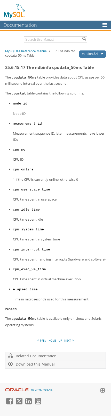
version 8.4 (90, 54)
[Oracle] (17, 390)
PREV (42, 340)
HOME (52, 340)
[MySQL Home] (14, 11)
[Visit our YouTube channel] (38, 403)
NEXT (68, 340)
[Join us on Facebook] (9, 403)
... (53, 51)
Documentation (20, 25)
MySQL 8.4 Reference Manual (26, 51)
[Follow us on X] (19, 403)
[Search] (84, 39)
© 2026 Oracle (41, 390)
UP (60, 340)
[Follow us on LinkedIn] (28, 403)
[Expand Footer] (102, 391)
